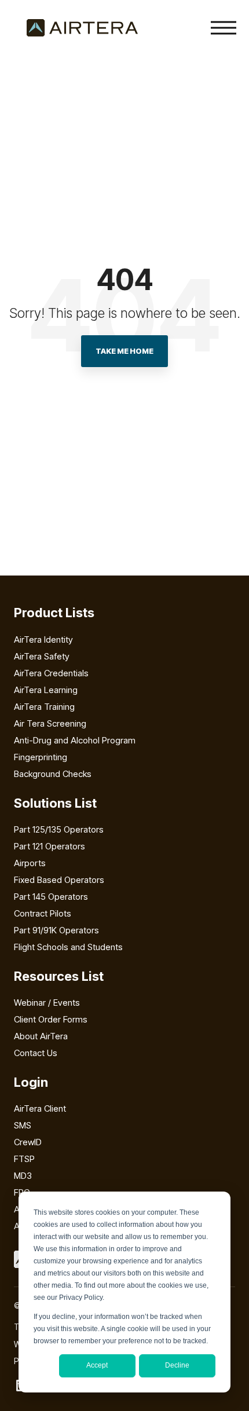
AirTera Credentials (51, 673)
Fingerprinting (40, 757)
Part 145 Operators (51, 896)
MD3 (23, 1175)
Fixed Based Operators (59, 879)
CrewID (28, 1142)
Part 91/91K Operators (56, 930)
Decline (177, 1365)
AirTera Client (40, 1108)
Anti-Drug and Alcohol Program (75, 740)
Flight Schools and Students (68, 946)
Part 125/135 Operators (59, 829)
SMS (22, 1125)
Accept (97, 1365)
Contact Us (35, 1052)
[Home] (82, 28)
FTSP (24, 1158)
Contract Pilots (42, 913)
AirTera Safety (41, 656)
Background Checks (52, 773)
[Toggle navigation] (223, 28)
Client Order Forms (50, 1019)
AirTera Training (44, 706)
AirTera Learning (46, 689)
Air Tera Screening (50, 723)
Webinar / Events (47, 1002)
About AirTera (41, 1036)
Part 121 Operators (49, 846)
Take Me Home (124, 351)
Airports (30, 862)
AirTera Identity (43, 639)
